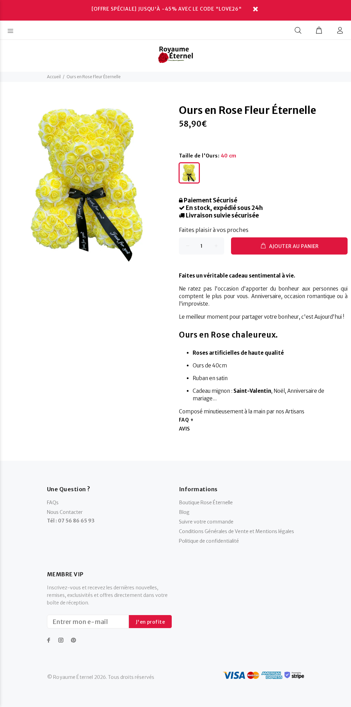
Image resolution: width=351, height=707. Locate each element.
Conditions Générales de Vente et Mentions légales (236, 531)
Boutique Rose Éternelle (206, 502)
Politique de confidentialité (209, 541)
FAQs (53, 502)
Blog (184, 512)
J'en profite (150, 622)
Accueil (54, 76)
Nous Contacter (65, 512)
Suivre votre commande (206, 522)
